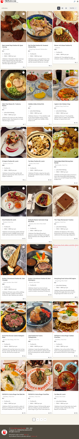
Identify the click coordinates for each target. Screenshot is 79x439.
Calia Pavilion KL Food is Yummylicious (35, 336)
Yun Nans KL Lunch (59, 394)
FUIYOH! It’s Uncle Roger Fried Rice (38, 394)
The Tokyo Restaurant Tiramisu (63, 220)
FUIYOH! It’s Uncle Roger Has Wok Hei (13, 394)
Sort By (72, 8)
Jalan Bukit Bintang (9, 112)
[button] (2, 26)
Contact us (34, 436)
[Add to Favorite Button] (23, 14)
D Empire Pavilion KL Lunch (10, 161)
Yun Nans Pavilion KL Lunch (36, 161)
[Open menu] (77, 1)
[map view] (66, 8)
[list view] (62, 8)
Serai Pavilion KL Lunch (9, 220)
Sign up (26, 434)
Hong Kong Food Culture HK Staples (65, 278)
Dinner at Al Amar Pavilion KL (63, 45)
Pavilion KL (7, 54)
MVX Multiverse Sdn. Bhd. (18, 428)
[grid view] (58, 8)
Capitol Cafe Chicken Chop (62, 104)
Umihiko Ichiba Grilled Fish (36, 104)
